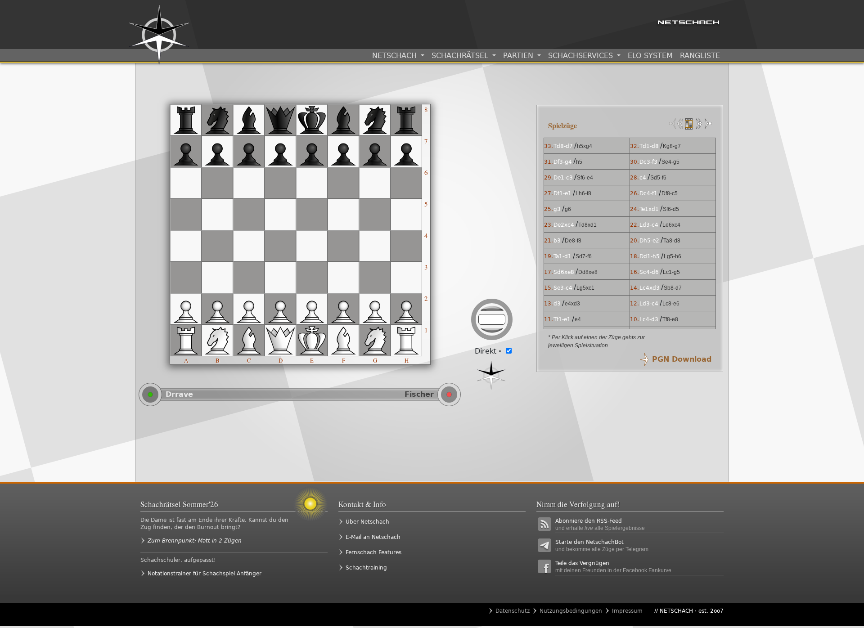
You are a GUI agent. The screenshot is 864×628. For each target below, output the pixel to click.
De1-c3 (563, 178)
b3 (557, 241)
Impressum (627, 611)
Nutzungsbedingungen (571, 611)
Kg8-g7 (672, 146)
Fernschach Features (373, 552)
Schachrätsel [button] (461, 55)
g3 (557, 209)
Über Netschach (367, 522)
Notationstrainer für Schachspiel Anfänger (204, 573)
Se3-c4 (563, 288)
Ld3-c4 (648, 225)
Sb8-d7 (673, 288)
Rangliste (700, 55)
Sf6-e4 (585, 178)
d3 (557, 304)
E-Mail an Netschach (373, 537)
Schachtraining (366, 568)
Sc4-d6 (649, 272)
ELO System (650, 55)
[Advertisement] (333, 443)
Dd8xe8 (588, 272)
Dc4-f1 (648, 193)
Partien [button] (519, 55)
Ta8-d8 (671, 241)
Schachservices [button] (581, 55)
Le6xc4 (671, 225)
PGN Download (681, 359)
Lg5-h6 (672, 256)
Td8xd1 (587, 225)
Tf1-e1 (562, 319)
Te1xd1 (649, 209)
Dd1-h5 (649, 256)
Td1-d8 (649, 146)
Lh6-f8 (583, 193)
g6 (568, 209)
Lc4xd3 (649, 288)
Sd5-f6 (658, 178)
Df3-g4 (563, 162)
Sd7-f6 (584, 256)
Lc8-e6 (671, 304)
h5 (579, 162)
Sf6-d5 (671, 209)
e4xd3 (572, 304)
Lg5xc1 (585, 288)
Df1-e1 (563, 193)
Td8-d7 (563, 146)
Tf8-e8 (670, 319)
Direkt (488, 351)
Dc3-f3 (648, 162)
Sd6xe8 (564, 272)
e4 (578, 319)
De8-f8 (573, 241)
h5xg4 (584, 146)
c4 (642, 178)
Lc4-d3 (648, 319)
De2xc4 (564, 225)
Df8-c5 (670, 193)
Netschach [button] (395, 55)
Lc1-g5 (671, 272)
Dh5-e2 (649, 241)
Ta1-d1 (563, 256)
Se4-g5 (671, 162)
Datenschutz (512, 611)
